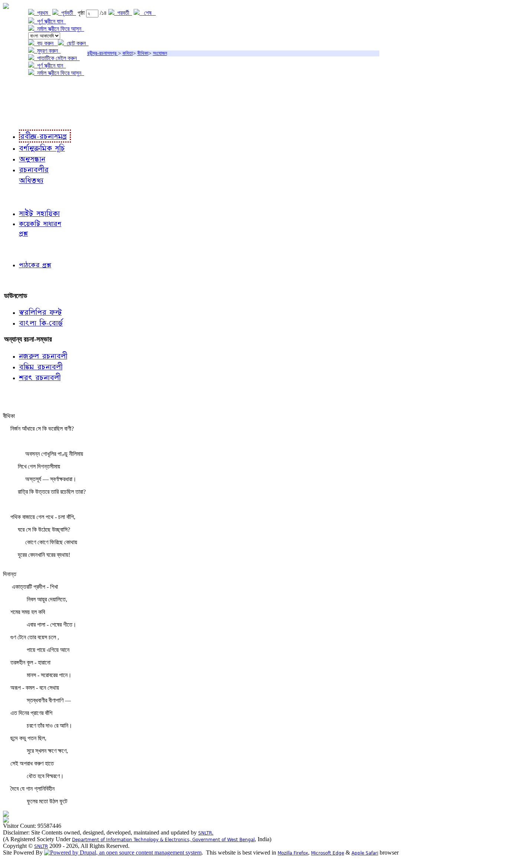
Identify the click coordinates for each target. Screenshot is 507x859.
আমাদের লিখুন (20, 280)
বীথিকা (142, 53)
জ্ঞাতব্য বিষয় (18, 196)
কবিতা (127, 53)
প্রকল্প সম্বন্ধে (21, 88)
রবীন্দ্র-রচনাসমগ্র (102, 53)
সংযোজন (160, 53)
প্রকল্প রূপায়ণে (20, 103)
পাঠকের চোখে (19, 249)
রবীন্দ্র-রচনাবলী (20, 119)
